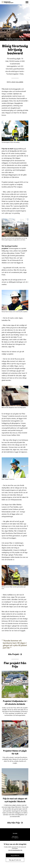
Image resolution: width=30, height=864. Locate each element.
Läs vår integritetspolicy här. (15, 850)
